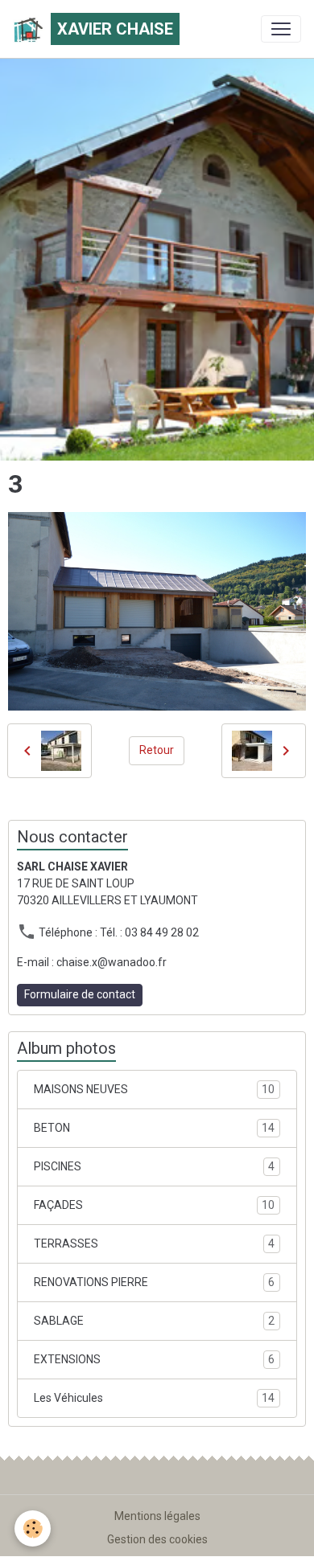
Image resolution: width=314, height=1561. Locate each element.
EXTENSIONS (154, 1359)
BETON (154, 1128)
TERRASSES (154, 1244)
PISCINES (154, 1167)
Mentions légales (157, 1516)
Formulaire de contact (79, 994)
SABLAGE (154, 1321)
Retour (156, 750)
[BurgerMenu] (281, 29)
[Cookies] (32, 1528)
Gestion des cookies (157, 1539)
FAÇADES (154, 1205)
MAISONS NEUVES (154, 1089)
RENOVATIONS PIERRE (154, 1282)
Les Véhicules (154, 1398)
